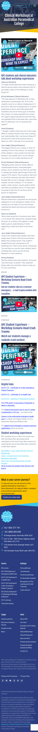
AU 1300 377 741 (12, 527)
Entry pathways (25, 568)
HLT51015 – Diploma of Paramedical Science (18, 399)
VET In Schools (6, 600)
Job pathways (25, 571)
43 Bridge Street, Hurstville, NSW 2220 (18, 535)
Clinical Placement (26, 635)
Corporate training (7, 603)
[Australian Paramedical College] (6, 5)
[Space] (19, 517)
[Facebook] (2, 680)
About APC (24, 619)
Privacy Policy (25, 676)
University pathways (27, 575)
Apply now (20, 5)
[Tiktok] (21, 680)
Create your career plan (11, 497)
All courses (5, 568)
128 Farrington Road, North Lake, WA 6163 (19, 551)
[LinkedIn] (17, 680)
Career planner (25, 590)
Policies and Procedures (9, 676)
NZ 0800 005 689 (12, 532)
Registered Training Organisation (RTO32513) (16, 724)
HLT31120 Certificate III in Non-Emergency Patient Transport (8, 585)
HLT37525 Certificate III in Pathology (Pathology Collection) (9, 594)
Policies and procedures (28, 642)
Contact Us (24, 651)
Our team (23, 622)
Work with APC (25, 638)
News (3, 632)
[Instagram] (14, 680)
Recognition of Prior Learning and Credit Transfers (26, 584)
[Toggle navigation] (35, 5)
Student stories (6, 628)
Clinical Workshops (26, 632)
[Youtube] (10, 680)
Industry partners (7, 619)
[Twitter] (6, 680)
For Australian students (28, 578)
